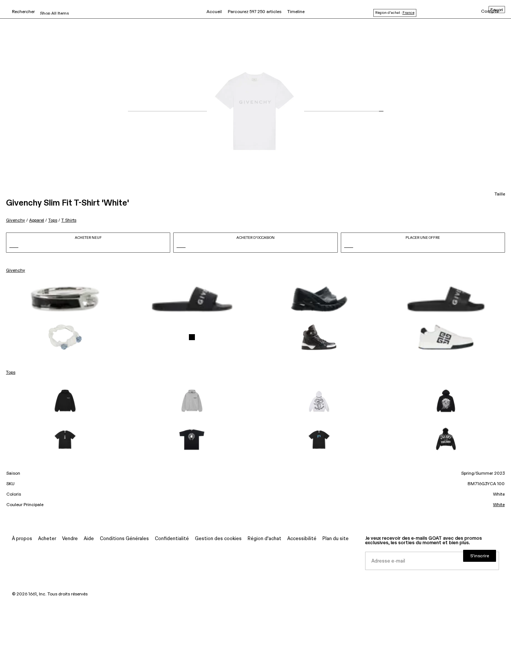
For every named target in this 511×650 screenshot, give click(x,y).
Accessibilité (301, 538)
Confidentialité (172, 538)
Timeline (296, 12)
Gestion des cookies (218, 538)
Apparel (36, 220)
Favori (496, 10)
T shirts (68, 220)
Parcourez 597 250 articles (254, 12)
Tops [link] (10, 372)
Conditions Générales (124, 538)
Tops (52, 220)
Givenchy (15, 220)
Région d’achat (264, 538)
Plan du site (335, 538)
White (499, 505)
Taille (500, 194)
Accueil (214, 12)
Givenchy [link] (15, 270)
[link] (65, 299)
